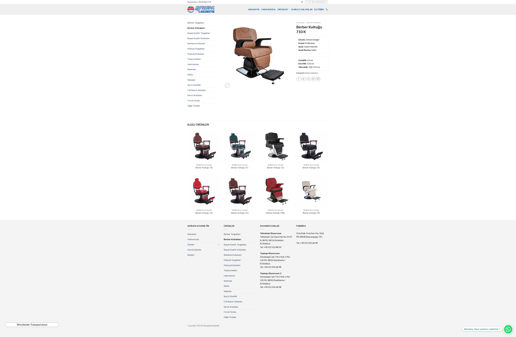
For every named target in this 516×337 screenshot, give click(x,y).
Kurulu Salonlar (302, 9)
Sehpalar (191, 79)
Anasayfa (254, 9)
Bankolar (191, 69)
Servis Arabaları (194, 95)
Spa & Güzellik (194, 85)
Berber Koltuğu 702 (311, 213)
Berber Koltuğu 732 (204, 167)
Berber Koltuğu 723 (239, 213)
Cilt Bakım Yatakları (196, 90)
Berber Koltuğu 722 (311, 167)
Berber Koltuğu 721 (239, 167)
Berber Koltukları (314, 22)
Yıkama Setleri (194, 59)
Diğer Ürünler (193, 105)
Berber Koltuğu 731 (204, 213)
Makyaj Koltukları (195, 54)
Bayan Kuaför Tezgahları (198, 33)
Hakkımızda (268, 9)
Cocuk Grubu (193, 100)
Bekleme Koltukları (196, 43)
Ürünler (282, 9)
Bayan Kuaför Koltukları (198, 38)
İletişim (319, 9)
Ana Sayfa (300, 22)
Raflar (190, 74)
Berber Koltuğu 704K (275, 213)
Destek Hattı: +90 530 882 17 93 (199, 2)
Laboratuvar (193, 64)
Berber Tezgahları (195, 22)
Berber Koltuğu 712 (275, 167)
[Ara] (302, 2)
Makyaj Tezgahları (196, 48)
